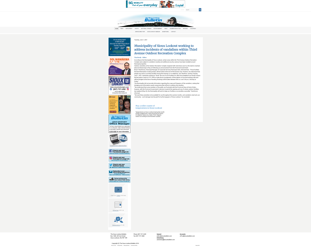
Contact (173, 31)
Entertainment (158, 28)
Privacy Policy (119, 245)
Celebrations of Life (175, 28)
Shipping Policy (126, 245)
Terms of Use (113, 245)
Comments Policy (134, 245)
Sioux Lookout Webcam (153, 31)
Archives (185, 28)
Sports (137, 28)
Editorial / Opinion (146, 28)
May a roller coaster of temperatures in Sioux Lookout (148, 107)
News (122, 28)
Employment (129, 28)
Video (165, 28)
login (182, 9)
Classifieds (193, 28)
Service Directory (140, 31)
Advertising (165, 31)
